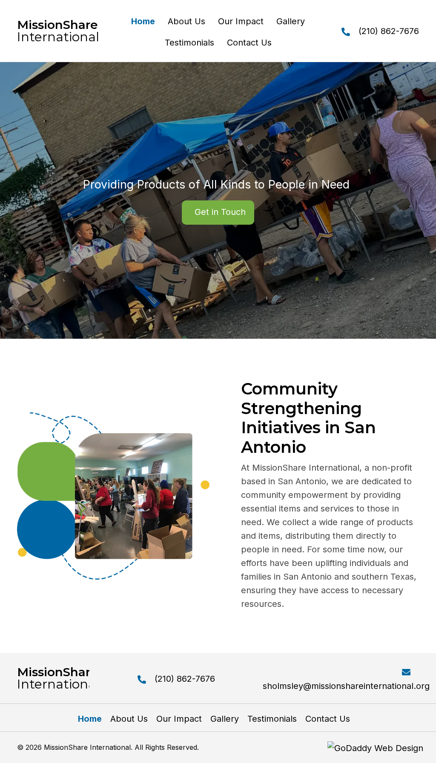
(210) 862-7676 (389, 31)
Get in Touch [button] (220, 212)
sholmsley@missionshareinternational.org (346, 686)
